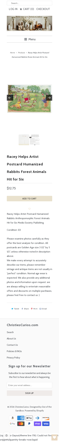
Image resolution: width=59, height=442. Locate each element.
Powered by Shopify (34, 410)
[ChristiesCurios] (29, 24)
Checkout (43, 9)
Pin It (35, 309)
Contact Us (12, 345)
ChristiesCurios (22, 406)
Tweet (16, 309)
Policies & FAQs (14, 351)
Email (44, 309)
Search (10, 332)
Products (21, 52)
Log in (13, 9)
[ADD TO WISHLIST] (29, 209)
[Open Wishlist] (54, 437)
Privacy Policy (13, 357)
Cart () (28, 9)
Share (26, 309)
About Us (11, 338)
